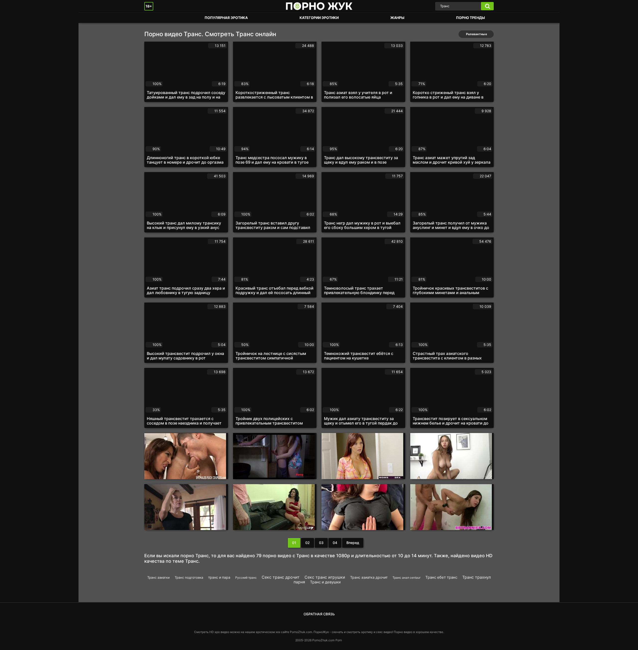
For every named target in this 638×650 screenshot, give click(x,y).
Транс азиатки (158, 577)
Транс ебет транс (441, 577)
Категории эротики (319, 17)
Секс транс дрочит (281, 577)
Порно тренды (470, 17)
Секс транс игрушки (325, 577)
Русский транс (246, 577)
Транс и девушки (325, 582)
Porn (338, 640)
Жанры (397, 17)
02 (307, 543)
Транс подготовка (189, 577)
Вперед (352, 543)
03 (321, 543)
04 (335, 543)
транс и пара (219, 577)
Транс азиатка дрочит (369, 577)
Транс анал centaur (406, 577)
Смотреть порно (153, 18)
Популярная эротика (226, 17)
